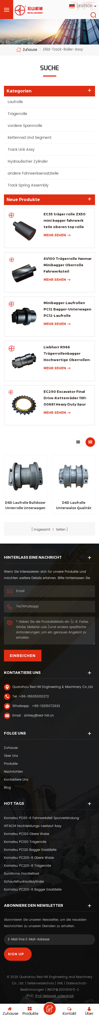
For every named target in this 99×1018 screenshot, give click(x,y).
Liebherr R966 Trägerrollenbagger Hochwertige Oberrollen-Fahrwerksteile (67, 354)
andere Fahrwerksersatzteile (33, 173)
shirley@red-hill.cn (39, 715)
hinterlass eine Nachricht (49, 1008)
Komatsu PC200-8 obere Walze (29, 857)
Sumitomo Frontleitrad (21, 873)
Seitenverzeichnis (40, 983)
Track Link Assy (21, 149)
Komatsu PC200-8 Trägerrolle (27, 865)
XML (60, 983)
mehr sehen (55, 235)
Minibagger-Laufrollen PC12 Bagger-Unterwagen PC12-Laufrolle (67, 309)
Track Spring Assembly (28, 185)
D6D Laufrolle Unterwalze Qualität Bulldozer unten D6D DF (73, 506)
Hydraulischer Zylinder (28, 161)
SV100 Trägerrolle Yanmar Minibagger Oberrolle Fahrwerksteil (68, 264)
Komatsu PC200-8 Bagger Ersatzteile (33, 889)
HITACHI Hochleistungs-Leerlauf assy (33, 826)
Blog (7, 787)
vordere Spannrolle (25, 126)
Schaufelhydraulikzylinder (24, 881)
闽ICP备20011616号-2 (63, 989)
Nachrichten (13, 771)
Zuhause (30, 49)
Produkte (11, 763)
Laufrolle (15, 102)
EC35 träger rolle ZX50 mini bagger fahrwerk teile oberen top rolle (65, 220)
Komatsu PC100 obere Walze (26, 834)
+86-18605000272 (34, 696)
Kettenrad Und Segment (29, 138)
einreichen (23, 655)
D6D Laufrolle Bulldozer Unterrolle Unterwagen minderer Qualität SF (25, 506)
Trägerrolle (17, 114)
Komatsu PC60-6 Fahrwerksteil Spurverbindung (41, 818)
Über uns (11, 755)
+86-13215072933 (46, 706)
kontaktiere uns (16, 779)
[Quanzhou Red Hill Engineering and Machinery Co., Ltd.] (29, 10)
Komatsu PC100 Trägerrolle (25, 841)
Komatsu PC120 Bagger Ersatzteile (30, 849)
